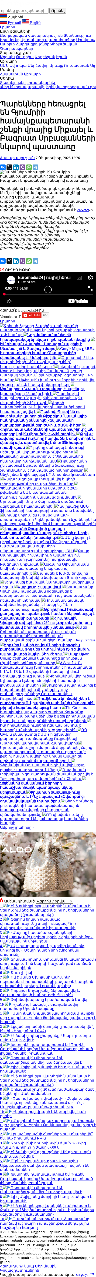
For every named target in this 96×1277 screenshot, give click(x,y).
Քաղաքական (13, 35)
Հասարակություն (45, 35)
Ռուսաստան (76, 65)
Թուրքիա (25, 57)
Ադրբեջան (45, 57)
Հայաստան (11, 74)
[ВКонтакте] (3, 167)
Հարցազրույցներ (32, 44)
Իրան (61, 57)
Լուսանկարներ (41, 83)
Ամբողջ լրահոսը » (17, 827)
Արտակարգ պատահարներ (48, 40)
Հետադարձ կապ (17, 1266)
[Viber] (22, 167)
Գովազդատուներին (19, 1270)
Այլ (92, 65)
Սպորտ (7, 44)
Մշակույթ (85, 40)
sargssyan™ (85, 1275)
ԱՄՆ (4, 65)
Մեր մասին (46, 1266)
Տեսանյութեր (13, 83)
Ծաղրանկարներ (16, 48)
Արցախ (7, 57)
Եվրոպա (18, 65)
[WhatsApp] (29, 167)
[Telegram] (35, 167)
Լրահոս (7, 27)
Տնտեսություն (77, 35)
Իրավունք (10, 40)
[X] (9, 167)
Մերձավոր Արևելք (45, 65)
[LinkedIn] (16, 167)
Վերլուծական (63, 44)
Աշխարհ (32, 74)
